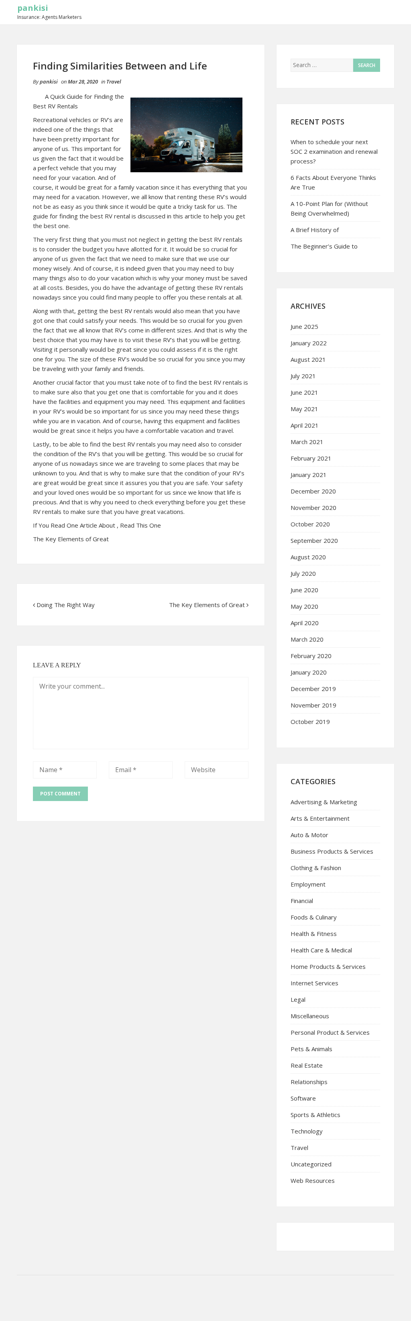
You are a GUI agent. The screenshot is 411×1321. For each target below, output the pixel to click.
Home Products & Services (328, 966)
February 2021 (311, 458)
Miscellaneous (310, 1016)
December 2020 (313, 491)
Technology (307, 1131)
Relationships (309, 1082)
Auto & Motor (309, 835)
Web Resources (313, 1180)
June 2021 (304, 392)
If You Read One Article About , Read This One (97, 525)
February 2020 (311, 656)
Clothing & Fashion (316, 868)
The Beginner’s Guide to (324, 246)
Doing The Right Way (66, 605)
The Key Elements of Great (71, 539)
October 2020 (310, 524)
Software (303, 1098)
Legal (298, 999)
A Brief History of (315, 230)
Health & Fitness (314, 934)
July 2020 (303, 573)
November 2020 (313, 508)
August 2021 (308, 359)
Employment (308, 884)
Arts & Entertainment (320, 818)
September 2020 (314, 540)
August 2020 (308, 557)
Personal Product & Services (330, 1032)
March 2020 (307, 639)
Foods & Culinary (314, 917)
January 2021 (309, 475)
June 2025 (304, 326)
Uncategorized (311, 1164)
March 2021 (307, 442)
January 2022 (309, 343)
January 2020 (309, 672)
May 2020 (304, 606)
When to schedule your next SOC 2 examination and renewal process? (334, 151)
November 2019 (313, 705)
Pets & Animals (311, 1049)
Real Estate (307, 1065)
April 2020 (305, 623)
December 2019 (313, 689)
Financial (302, 901)
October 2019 (310, 722)
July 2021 (303, 376)
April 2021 (305, 425)
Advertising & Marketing (324, 802)
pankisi (32, 7)
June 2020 (304, 590)
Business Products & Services (332, 851)
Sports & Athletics (315, 1115)
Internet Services (314, 983)
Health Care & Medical (321, 950)
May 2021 (304, 409)
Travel (113, 81)
